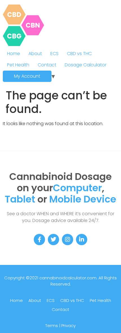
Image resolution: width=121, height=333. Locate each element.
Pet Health (18, 65)
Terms (51, 325)
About (35, 53)
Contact (47, 65)
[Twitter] (53, 239)
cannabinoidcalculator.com (68, 278)
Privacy (68, 325)
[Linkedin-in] (81, 239)
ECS (54, 53)
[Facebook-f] (39, 239)
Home (13, 53)
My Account (27, 76)
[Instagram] (67, 239)
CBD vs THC (79, 53)
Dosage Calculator (85, 65)
